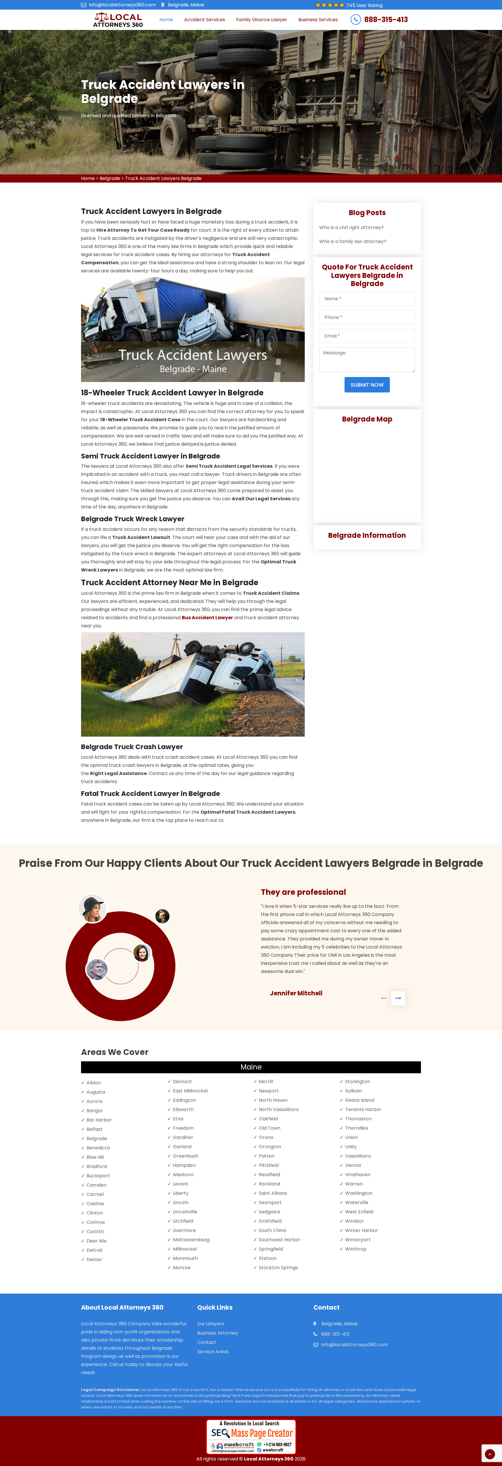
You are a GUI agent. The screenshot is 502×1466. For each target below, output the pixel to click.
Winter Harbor (361, 1230)
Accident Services (204, 19)
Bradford (97, 1166)
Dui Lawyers (210, 1323)
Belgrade (110, 178)
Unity (351, 1146)
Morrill (266, 1081)
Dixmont (182, 1081)
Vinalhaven (357, 1174)
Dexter (94, 1259)
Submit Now (367, 384)
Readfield (269, 1174)
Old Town (269, 1128)
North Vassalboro (279, 1109)
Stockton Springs (278, 1267)
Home (166, 19)
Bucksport (98, 1175)
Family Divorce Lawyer (261, 19)
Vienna (353, 1165)
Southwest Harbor (279, 1239)
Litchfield (183, 1221)
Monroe (182, 1267)
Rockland (269, 1184)
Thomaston (358, 1118)
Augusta (96, 1092)
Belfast (95, 1129)
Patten (267, 1156)
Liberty (181, 1193)
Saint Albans (273, 1193)
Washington (358, 1193)
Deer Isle (97, 1241)
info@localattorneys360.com (122, 4)
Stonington (357, 1081)
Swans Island (359, 1100)
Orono (266, 1137)
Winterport (358, 1239)
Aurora (94, 1101)
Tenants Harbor (363, 1109)
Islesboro (183, 1174)
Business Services (318, 19)
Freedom (183, 1128)
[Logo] (117, 20)
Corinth (95, 1231)
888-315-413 (386, 20)
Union (351, 1137)
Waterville (356, 1202)
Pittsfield (269, 1165)
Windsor (354, 1221)
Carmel (95, 1194)
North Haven (273, 1100)
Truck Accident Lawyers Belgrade (163, 178)
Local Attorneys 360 (268, 1459)
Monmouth (185, 1258)
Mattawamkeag (191, 1239)
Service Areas (213, 1351)
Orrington (270, 1146)
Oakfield (268, 1118)
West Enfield (359, 1211)
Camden (96, 1185)
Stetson (268, 1258)
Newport (269, 1091)
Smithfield (270, 1221)
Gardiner (183, 1137)
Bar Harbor (99, 1120)
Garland (182, 1146)
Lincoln (181, 1202)
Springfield (271, 1249)
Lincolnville (185, 1211)
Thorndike (356, 1128)
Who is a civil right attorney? (351, 227)
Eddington (184, 1100)
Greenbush (185, 1156)
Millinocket (185, 1249)
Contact (206, 1342)
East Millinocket (190, 1091)
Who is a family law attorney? (352, 241)
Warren (354, 1184)
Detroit (95, 1250)
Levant (180, 1184)
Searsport (270, 1202)
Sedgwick (269, 1211)
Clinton (95, 1213)
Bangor (95, 1110)
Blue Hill (95, 1157)
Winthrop (356, 1249)
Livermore (184, 1230)
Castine (95, 1203)
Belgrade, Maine (186, 4)
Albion (94, 1082)
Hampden (184, 1165)
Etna (178, 1118)
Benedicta (98, 1147)
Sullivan (353, 1091)
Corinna (96, 1222)
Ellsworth (183, 1109)
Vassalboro (358, 1156)
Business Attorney (217, 1333)
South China (272, 1230)
